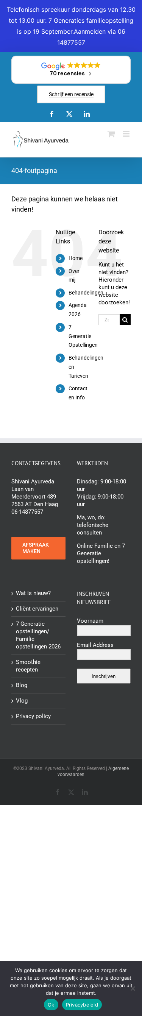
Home (76, 258)
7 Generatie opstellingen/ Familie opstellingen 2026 (38, 635)
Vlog (22, 700)
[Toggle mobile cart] (111, 134)
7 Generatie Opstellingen (83, 336)
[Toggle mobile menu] (127, 134)
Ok (51, 1005)
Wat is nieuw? (33, 593)
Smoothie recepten (28, 666)
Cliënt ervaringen (37, 608)
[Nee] (132, 988)
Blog (21, 685)
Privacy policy (33, 716)
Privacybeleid (82, 1005)
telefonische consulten (92, 529)
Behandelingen (86, 293)
